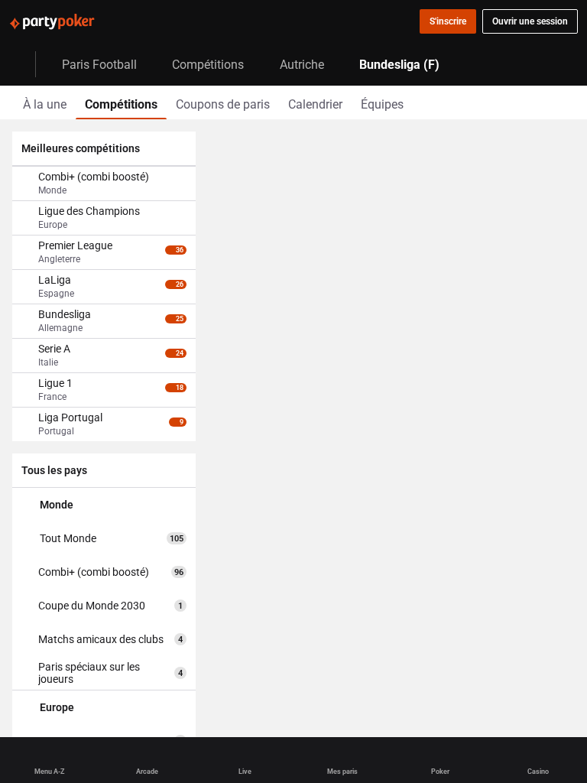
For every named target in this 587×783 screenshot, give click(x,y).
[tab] (45, 102)
